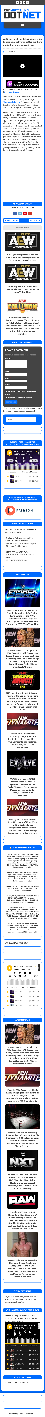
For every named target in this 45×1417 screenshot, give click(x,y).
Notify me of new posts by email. (20, 398)
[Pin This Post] (25, 213)
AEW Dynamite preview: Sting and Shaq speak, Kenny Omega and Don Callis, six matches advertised (22, 257)
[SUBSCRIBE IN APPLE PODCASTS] (22, 86)
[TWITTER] (17, 2)
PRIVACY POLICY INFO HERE (22, 207)
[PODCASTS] (27, 2)
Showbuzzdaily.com (11, 102)
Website (8, 385)
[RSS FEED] (24, 2)
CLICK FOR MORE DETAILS (17, 552)
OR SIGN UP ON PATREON (16, 560)
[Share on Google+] (30, 213)
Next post (34, 220)
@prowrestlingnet (11, 92)
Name (7, 371)
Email (7, 378)
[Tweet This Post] (20, 213)
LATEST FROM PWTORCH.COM (23, 847)
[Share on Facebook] (15, 213)
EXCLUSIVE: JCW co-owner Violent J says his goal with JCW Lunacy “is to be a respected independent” (22, 888)
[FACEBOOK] (20, 2)
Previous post (12, 220)
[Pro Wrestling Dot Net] (22, 13)
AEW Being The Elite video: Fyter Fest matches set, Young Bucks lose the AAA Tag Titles (22, 289)
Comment (9, 358)
